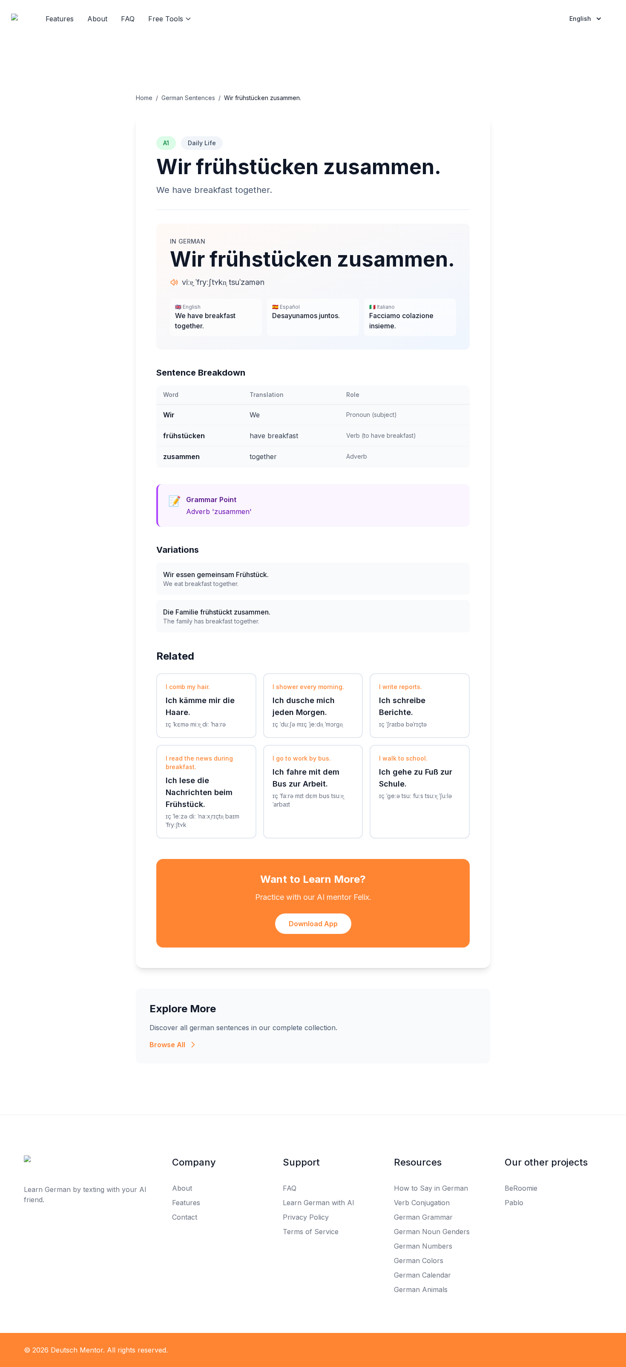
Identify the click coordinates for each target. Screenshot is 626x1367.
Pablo (514, 1202)
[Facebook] (294, 1350)
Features (60, 18)
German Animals (421, 1289)
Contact (184, 1217)
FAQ (128, 18)
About (97, 18)
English (580, 18)
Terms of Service (311, 1231)
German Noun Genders (432, 1231)
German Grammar (423, 1217)
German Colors (418, 1260)
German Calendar (422, 1275)
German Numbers (423, 1246)
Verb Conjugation (422, 1202)
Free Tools (165, 18)
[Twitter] (313, 1350)
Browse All (167, 1044)
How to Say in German (431, 1188)
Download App (313, 923)
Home (144, 97)
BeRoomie (521, 1188)
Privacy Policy (306, 1217)
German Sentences (188, 97)
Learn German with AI (318, 1202)
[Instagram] (332, 1350)
